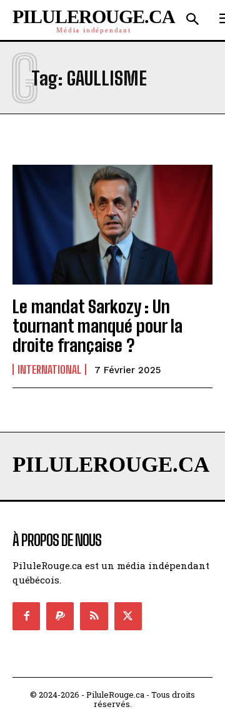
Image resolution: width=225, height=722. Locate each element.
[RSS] (94, 616)
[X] (128, 616)
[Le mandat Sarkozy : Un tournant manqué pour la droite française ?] (112, 225)
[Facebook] (26, 616)
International (49, 369)
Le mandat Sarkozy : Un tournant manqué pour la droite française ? (97, 326)
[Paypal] (60, 616)
